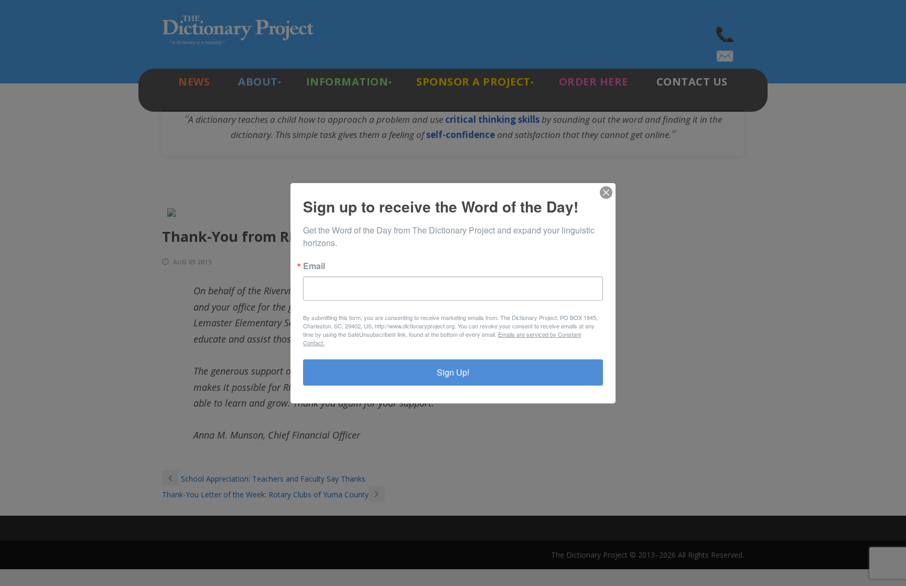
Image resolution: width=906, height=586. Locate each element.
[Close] (606, 192)
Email (314, 266)
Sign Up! (453, 372)
